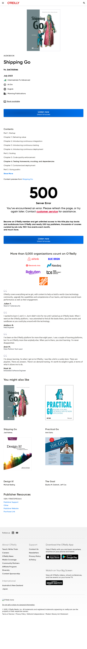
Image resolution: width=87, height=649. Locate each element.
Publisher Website (11, 508)
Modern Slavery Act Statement (57, 614)
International (9, 581)
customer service (47, 211)
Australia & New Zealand (12, 585)
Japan (5, 589)
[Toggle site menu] (3, 3)
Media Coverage (9, 560)
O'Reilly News (7, 556)
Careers (5, 553)
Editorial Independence (35, 614)
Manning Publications (17, 93)
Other (6, 505)
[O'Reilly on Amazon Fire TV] (54, 584)
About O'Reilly (9, 544)
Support (33, 544)
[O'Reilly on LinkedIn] (13, 533)
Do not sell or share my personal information (18, 605)
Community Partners (10, 563)
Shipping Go (27, 179)
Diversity (6, 570)
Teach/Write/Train (10, 549)
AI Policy (32, 560)
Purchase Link (9, 511)
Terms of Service (8, 614)
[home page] (13, 3)
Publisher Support (11, 502)
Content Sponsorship (11, 573)
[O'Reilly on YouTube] (17, 533)
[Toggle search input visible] (84, 3)
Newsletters (34, 553)
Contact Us (33, 549)
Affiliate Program (9, 566)
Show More (8, 173)
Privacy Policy (35, 556)
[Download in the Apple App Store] (53, 559)
